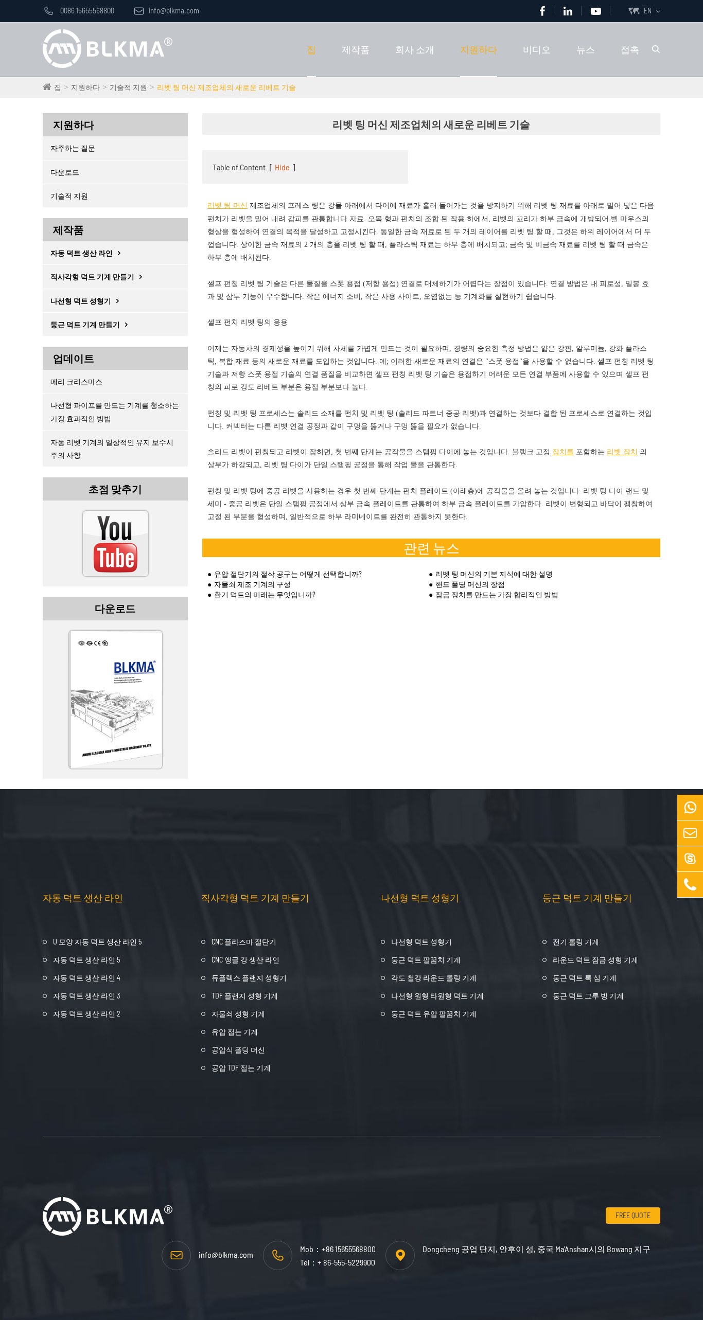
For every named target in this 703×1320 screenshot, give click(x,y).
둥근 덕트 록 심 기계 (585, 977)
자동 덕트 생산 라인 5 (86, 959)
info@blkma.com (166, 10)
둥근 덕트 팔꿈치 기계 (426, 959)
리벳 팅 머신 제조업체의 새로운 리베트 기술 (226, 87)
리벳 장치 (622, 452)
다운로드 (64, 172)
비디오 (537, 49)
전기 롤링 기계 (576, 941)
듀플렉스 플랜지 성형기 (249, 977)
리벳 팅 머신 (227, 205)
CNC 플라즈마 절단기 (244, 941)
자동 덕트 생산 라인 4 (86, 977)
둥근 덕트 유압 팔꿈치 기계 (434, 1013)
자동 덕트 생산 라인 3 (86, 995)
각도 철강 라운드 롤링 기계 (434, 977)
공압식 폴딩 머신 (238, 1049)
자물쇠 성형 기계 (238, 1013)
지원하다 (478, 49)
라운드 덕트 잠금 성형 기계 (595, 959)
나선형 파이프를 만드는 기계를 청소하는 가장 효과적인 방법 (114, 411)
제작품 (356, 49)
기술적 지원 (128, 87)
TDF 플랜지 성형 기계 (245, 995)
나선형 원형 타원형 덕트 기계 (437, 995)
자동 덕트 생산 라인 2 (86, 1013)
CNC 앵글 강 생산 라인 (245, 959)
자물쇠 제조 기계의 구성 (252, 584)
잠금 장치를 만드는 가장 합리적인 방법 (496, 594)
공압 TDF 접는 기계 (241, 1067)
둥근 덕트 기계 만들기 (85, 324)
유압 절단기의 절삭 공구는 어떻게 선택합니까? (288, 574)
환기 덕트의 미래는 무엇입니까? (264, 594)
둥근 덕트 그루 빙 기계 (588, 995)
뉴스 (585, 49)
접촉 (630, 49)
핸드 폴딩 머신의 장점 (470, 584)
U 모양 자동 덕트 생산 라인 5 (97, 941)
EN (648, 10)
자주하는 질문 (72, 148)
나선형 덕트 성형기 (80, 300)
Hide (282, 167)
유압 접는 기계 (235, 1031)
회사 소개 (414, 49)
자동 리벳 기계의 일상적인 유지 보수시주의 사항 (111, 448)
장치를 (563, 452)
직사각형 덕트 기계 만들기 (92, 276)
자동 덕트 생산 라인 (81, 252)
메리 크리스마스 (76, 381)
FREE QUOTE (633, 1215)
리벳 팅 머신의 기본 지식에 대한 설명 (494, 574)
